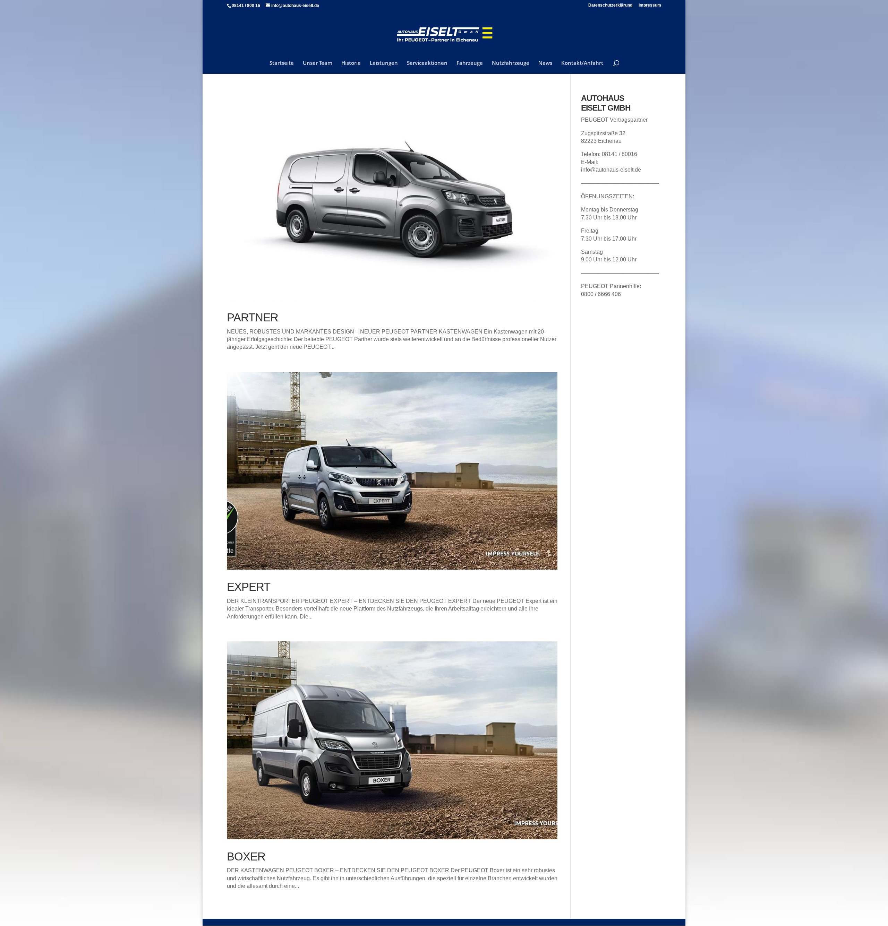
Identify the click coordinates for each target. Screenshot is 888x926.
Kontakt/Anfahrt (582, 63)
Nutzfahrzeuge (510, 63)
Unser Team (317, 63)
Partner (252, 317)
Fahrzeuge (469, 63)
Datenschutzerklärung (610, 5)
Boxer (246, 856)
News (545, 63)
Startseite (282, 63)
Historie (351, 63)
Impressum (650, 5)
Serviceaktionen (427, 63)
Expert (248, 586)
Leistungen (384, 63)
